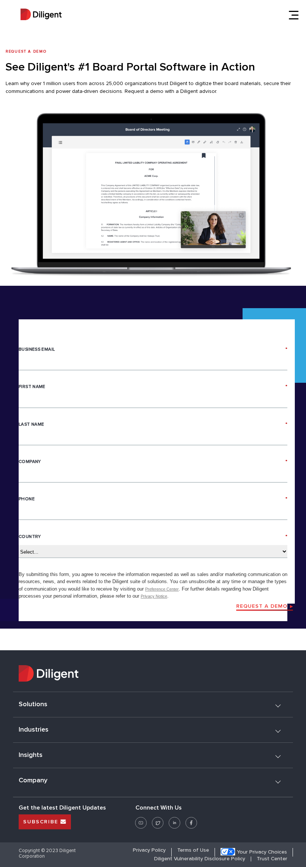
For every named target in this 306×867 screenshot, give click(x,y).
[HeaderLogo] (41, 15)
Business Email (153, 349)
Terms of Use (193, 850)
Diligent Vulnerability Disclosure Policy (199, 859)
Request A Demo (261, 606)
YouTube (141, 820)
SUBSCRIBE (41, 821)
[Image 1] (153, 196)
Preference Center (162, 589)
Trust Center (272, 859)
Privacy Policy (149, 850)
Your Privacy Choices (262, 852)
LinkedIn (174, 820)
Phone (153, 499)
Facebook (191, 820)
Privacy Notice (154, 596)
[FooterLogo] (153, 674)
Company (153, 462)
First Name (153, 387)
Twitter (157, 820)
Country (153, 537)
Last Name (153, 424)
